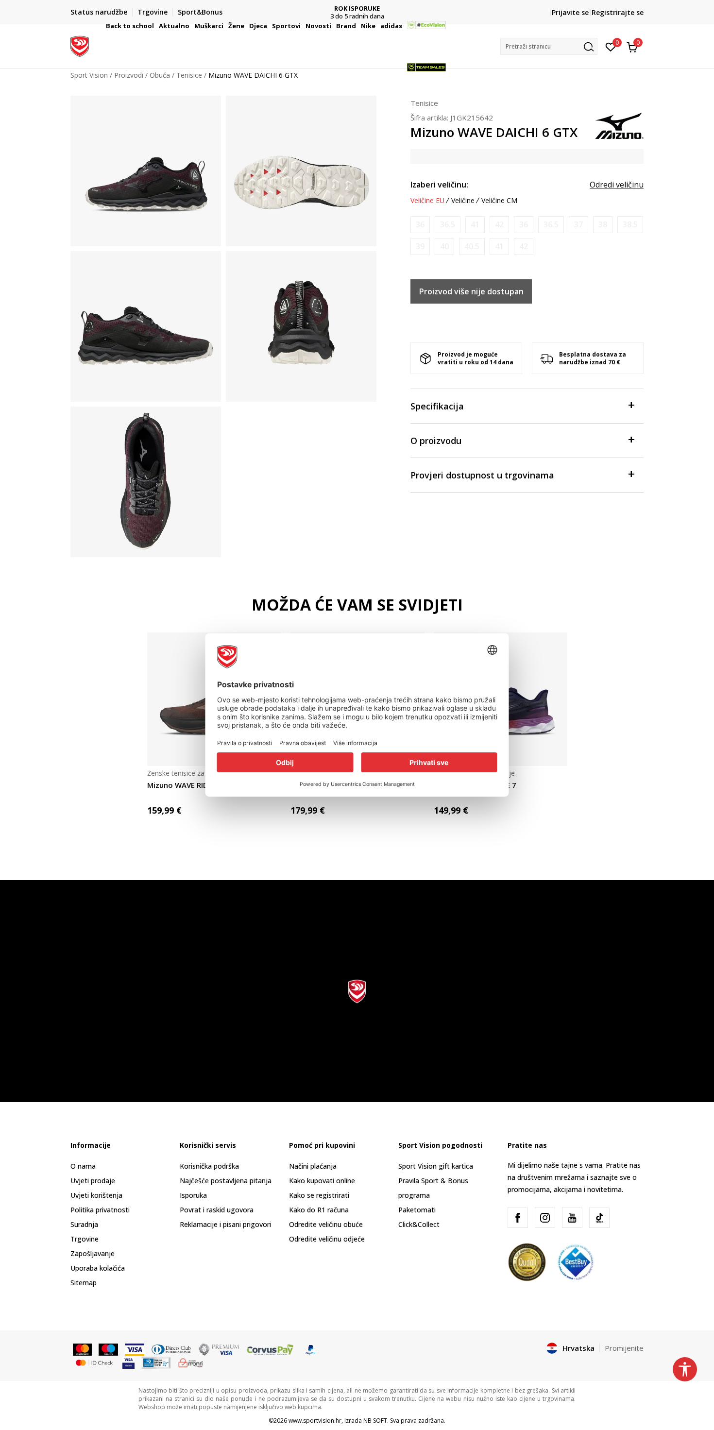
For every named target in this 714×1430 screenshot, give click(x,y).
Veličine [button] (463, 200)
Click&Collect (419, 1224)
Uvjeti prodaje (92, 1180)
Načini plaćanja (313, 1166)
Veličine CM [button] (499, 200)
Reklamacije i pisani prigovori (225, 1224)
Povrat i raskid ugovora (217, 1209)
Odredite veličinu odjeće (327, 1238)
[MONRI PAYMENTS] (190, 1362)
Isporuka (193, 1195)
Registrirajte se (618, 12)
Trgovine (84, 1238)
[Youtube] (572, 1217)
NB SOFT (375, 1420)
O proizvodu (435, 440)
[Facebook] (517, 1217)
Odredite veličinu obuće (326, 1224)
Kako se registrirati (319, 1195)
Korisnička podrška (209, 1166)
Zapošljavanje (92, 1253)
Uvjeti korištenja (96, 1195)
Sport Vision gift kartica (435, 1166)
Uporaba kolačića (97, 1268)
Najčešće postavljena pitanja (226, 1180)
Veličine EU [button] (427, 200)
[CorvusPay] (270, 1349)
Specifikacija (437, 406)
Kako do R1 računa (319, 1209)
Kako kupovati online (322, 1180)
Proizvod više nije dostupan (471, 291)
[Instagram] (545, 1217)
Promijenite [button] (624, 1348)
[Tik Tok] (599, 1217)
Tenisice (424, 103)
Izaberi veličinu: (439, 184)
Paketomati (417, 1209)
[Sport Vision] (79, 45)
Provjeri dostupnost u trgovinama (482, 475)
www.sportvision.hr (315, 1420)
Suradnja (84, 1224)
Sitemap (83, 1282)
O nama (83, 1166)
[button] (155, 26)
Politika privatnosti (100, 1209)
